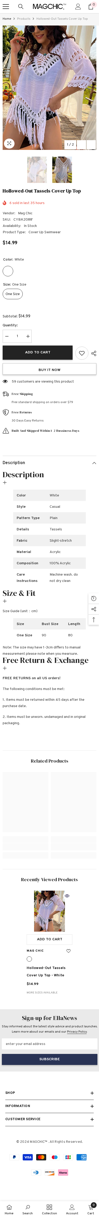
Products (23, 19)
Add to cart (37, 352)
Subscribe (49, 1059)
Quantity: (10, 325)
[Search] (21, 6)
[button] (81, 144)
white (29, 959)
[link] (25, 846)
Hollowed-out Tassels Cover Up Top (46, 972)
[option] (49, 88)
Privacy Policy (77, 1032)
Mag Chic (25, 213)
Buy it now (49, 370)
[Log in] (78, 6)
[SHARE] (92, 353)
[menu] (6, 6)
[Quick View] (67, 896)
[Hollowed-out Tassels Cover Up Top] (49, 911)
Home (7, 19)
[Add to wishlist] (81, 353)
